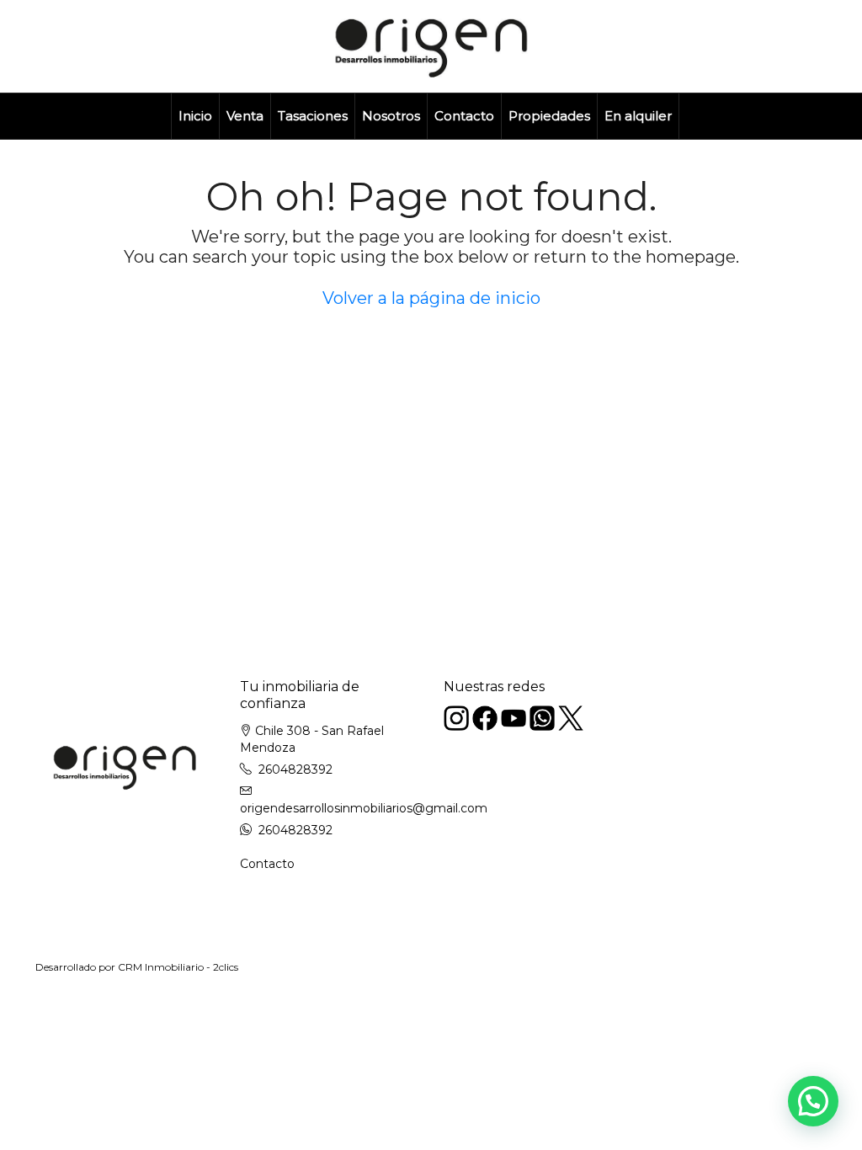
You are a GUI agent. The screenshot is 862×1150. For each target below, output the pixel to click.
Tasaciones (313, 116)
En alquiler (638, 116)
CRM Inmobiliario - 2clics (178, 967)
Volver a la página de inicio (431, 298)
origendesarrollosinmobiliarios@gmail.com (363, 808)
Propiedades (549, 116)
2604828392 (295, 769)
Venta (244, 116)
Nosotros (391, 116)
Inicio (195, 116)
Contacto (464, 116)
